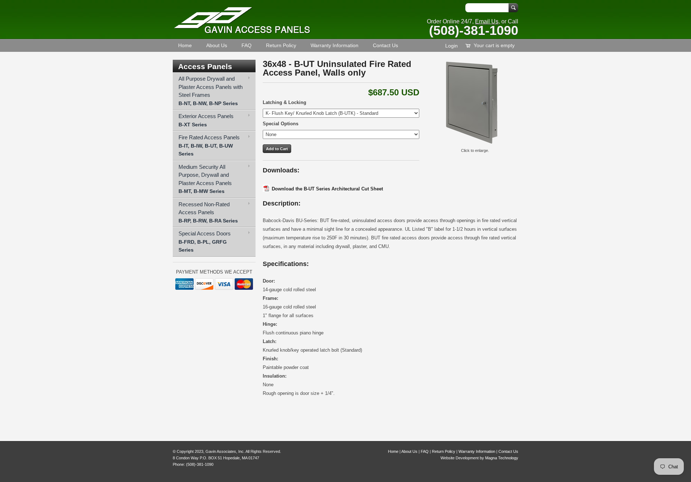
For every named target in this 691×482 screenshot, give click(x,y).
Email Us (486, 21)
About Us (216, 45)
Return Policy (281, 45)
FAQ (246, 45)
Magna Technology (501, 458)
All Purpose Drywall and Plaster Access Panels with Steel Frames (211, 91)
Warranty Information (334, 45)
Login (451, 46)
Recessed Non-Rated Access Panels (208, 212)
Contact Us (385, 45)
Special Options (280, 123)
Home (185, 45)
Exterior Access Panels (206, 120)
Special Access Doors (205, 241)
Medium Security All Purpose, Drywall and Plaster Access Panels (205, 179)
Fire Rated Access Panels (209, 145)
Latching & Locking (284, 102)
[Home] (242, 32)
